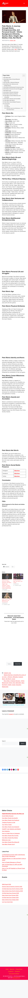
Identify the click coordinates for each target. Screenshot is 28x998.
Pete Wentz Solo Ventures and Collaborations (11, 84)
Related (8, 106)
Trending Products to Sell (8, 822)
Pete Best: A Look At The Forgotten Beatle (8, 695)
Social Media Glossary (7, 816)
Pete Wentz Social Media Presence (12, 102)
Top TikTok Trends (7, 824)
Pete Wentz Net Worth (9, 100)
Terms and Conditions (14, 967)
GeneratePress (16, 971)
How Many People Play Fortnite (10, 835)
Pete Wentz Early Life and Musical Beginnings (12, 80)
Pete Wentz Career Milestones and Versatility (12, 96)
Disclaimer (17, 965)
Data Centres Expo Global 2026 (10, 899)
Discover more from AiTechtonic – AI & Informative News (14, 109)
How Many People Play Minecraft (10, 842)
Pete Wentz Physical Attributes (11, 92)
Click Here (17, 470)
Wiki (16, 49)
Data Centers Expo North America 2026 (12, 891)
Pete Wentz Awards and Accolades (12, 98)
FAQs (7, 105)
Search (4, 741)
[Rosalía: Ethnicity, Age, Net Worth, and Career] (18, 576)
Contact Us (10, 965)
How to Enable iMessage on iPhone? (11, 862)
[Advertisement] (14, 790)
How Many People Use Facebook (10, 820)
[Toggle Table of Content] (23, 75)
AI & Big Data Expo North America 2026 (12, 888)
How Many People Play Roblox (10, 837)
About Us (12, 962)
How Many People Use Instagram (10, 826)
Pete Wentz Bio (7, 77)
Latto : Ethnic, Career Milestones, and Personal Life (6, 600)
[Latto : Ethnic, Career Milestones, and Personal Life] (7, 595)
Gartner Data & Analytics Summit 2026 (12, 886)
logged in (11, 714)
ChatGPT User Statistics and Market (11, 829)
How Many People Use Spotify (10, 818)
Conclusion (7, 103)
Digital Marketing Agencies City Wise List (13, 813)
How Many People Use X (8, 844)
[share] (13, 695)
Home (7, 962)
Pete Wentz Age (7, 90)
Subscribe (17, 664)
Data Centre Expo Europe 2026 (10, 895)
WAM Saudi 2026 (6, 884)
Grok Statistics (6, 831)
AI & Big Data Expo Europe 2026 (10, 893)
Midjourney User (6, 840)
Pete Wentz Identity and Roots (11, 93)
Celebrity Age (7, 673)
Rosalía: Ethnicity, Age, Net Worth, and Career (17, 581)
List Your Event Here (7, 902)
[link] (5, 695)
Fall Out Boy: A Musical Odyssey (11, 82)
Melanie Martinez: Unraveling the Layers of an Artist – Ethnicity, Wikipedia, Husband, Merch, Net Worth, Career (14, 677)
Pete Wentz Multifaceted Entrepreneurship (14, 87)
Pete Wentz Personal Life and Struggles (13, 88)
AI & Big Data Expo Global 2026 (10, 897)
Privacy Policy (19, 962)
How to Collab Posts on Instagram (11, 833)
